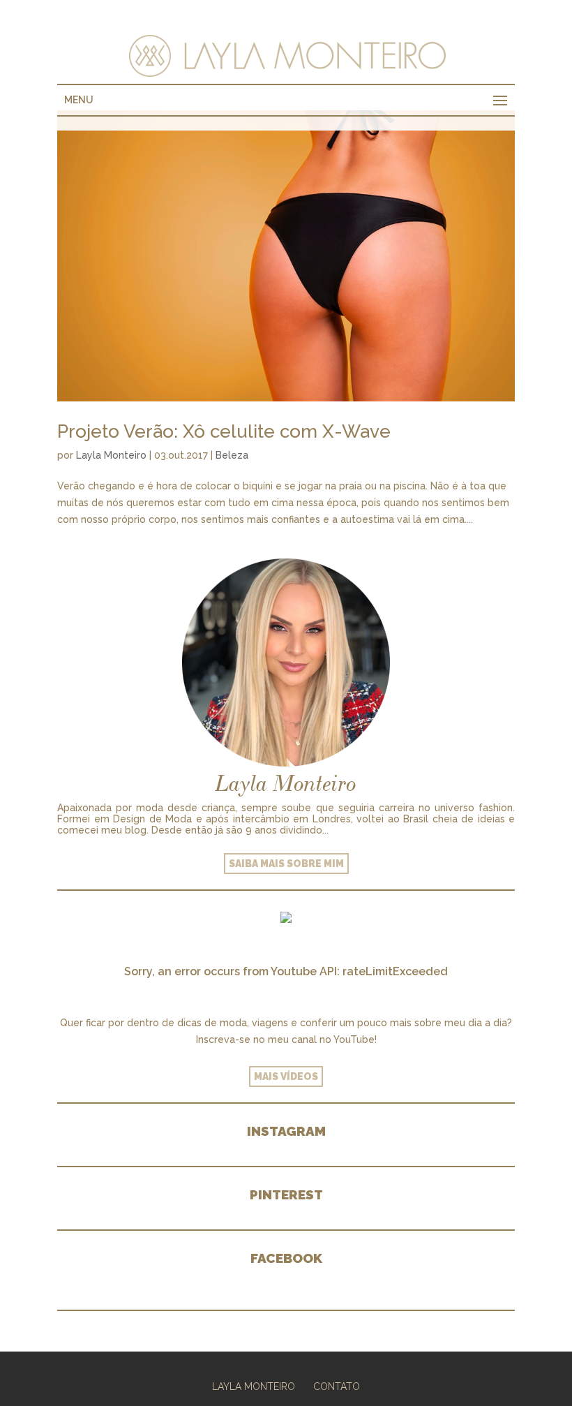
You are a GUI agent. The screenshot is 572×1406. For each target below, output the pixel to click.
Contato (336, 1386)
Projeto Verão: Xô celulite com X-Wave (224, 431)
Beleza (232, 455)
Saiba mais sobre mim (286, 863)
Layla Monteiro (111, 455)
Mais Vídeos (286, 1076)
